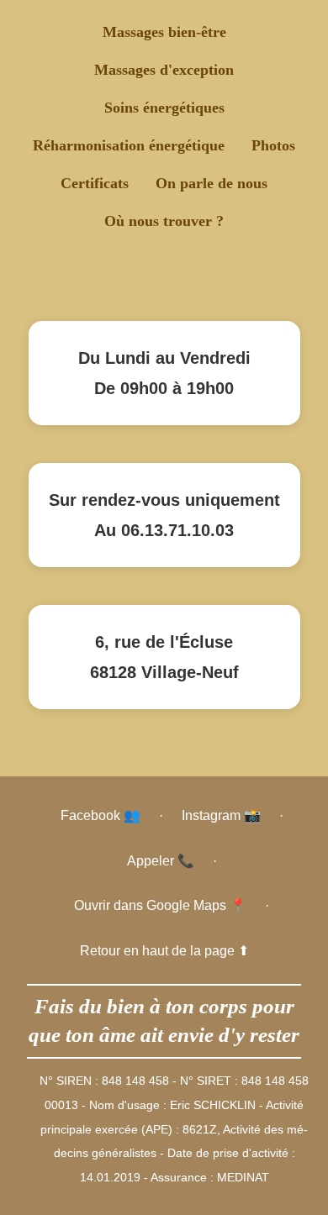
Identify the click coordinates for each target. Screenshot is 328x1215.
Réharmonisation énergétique (129, 145)
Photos (273, 145)
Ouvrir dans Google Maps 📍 (160, 905)
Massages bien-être (164, 32)
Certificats (95, 183)
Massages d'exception (164, 69)
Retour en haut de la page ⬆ (164, 951)
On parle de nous (211, 183)
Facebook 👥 (100, 815)
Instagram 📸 (221, 815)
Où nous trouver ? (164, 221)
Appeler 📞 (160, 861)
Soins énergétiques (164, 107)
